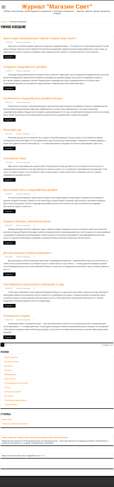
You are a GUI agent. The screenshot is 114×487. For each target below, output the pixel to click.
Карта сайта (7, 419)
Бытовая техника (11, 362)
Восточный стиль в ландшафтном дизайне (30, 189)
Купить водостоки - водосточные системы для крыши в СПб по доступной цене (35, 437)
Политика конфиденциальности (15, 424)
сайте (42, 456)
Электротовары (10, 405)
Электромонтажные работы (15, 400)
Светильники (9, 379)
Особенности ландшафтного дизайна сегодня (32, 98)
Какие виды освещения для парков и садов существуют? (39, 38)
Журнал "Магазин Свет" (57, 6)
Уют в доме (9, 396)
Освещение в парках (16, 315)
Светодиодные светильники (16, 383)
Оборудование (10, 374)
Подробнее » (9, 57)
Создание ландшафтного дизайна (25, 67)
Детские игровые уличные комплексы (27, 252)
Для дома (8, 366)
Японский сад (12, 129)
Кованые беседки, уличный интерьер (27, 221)
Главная (4, 22)
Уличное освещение (23, 42)
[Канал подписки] (112, 27)
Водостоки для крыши (11, 441)
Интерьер (8, 370)
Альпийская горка (14, 158)
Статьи (7, 387)
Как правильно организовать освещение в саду (33, 284)
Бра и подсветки (11, 357)
